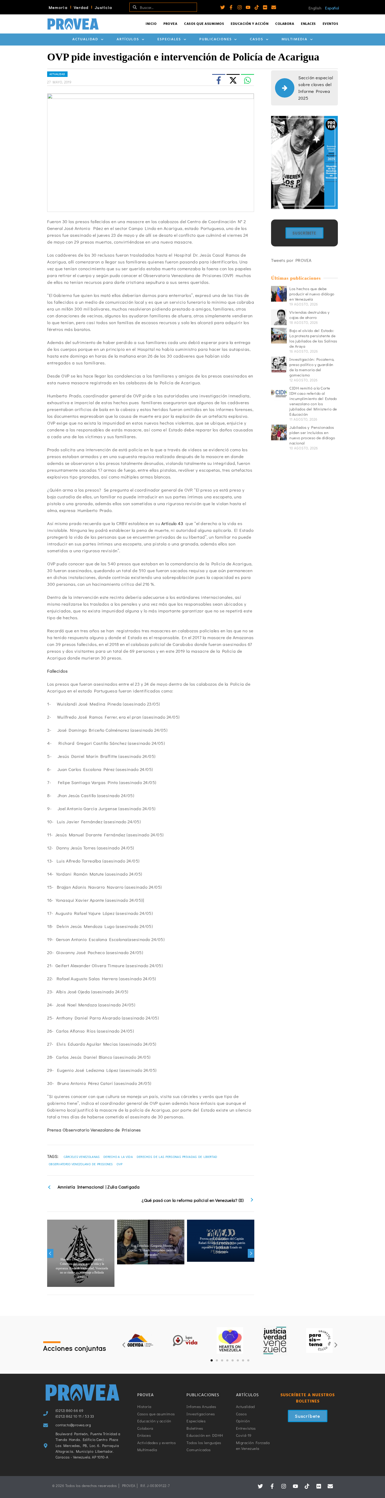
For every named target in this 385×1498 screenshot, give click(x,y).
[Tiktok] (256, 7)
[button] (123, 1345)
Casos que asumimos (204, 24)
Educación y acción (249, 24)
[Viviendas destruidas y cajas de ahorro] (279, 317)
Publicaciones (215, 39)
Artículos (128, 39)
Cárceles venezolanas (82, 1157)
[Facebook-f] (231, 7)
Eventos (330, 24)
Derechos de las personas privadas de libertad (177, 1157)
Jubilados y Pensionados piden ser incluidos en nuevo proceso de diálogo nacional (312, 435)
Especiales (169, 39)
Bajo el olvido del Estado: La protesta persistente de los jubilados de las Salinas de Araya (313, 338)
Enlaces (308, 24)
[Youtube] (248, 7)
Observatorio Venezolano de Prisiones (81, 1164)
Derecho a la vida (118, 1157)
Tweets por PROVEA (291, 260)
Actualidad (85, 39)
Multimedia (294, 39)
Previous (50, 1253)
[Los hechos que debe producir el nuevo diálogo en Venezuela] (279, 294)
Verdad (81, 7)
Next (251, 1253)
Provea (170, 24)
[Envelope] (273, 7)
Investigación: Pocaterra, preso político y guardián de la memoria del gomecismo (311, 367)
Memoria (58, 7)
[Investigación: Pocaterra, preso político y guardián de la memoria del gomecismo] (279, 364)
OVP (119, 1164)
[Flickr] (265, 7)
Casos (256, 39)
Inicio (151, 24)
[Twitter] (222, 7)
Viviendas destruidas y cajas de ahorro (309, 314)
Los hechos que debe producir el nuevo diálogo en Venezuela (311, 294)
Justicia (103, 7)
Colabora (284, 24)
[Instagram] (239, 7)
